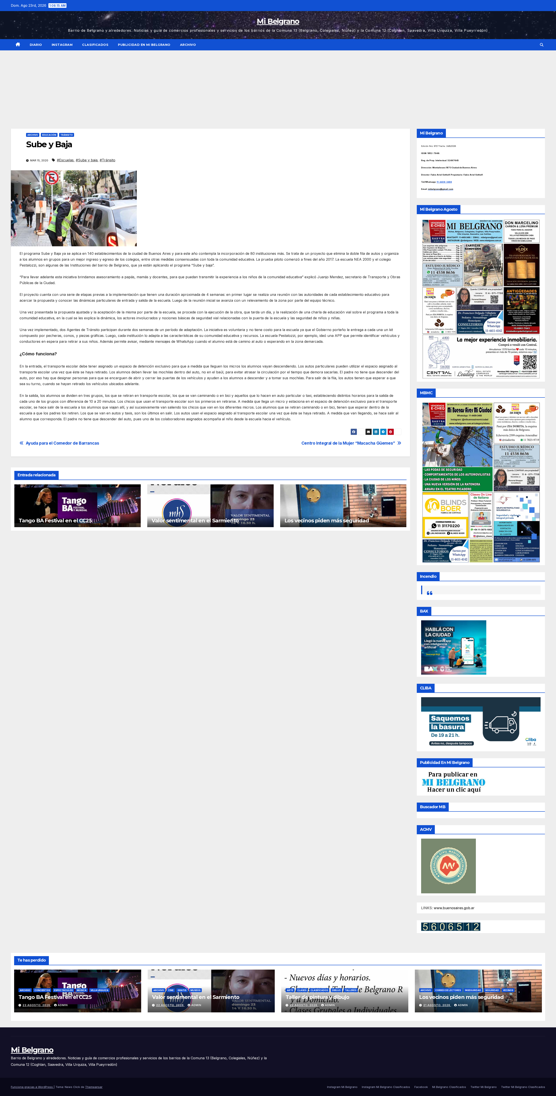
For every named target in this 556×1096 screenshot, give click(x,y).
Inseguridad (473, 990)
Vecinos (508, 990)
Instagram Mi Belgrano (342, 1087)
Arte (290, 990)
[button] (541, 45)
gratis (182, 990)
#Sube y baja (87, 160)
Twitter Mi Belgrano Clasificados (523, 1087)
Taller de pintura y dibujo (317, 997)
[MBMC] (481, 482)
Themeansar (94, 1087)
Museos (195, 990)
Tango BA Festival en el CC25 (55, 520)
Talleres (350, 990)
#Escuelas (65, 160)
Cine (171, 990)
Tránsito (66, 135)
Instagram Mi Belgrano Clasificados (386, 1087)
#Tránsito (107, 160)
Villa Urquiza (99, 990)
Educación (49, 135)
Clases (301, 990)
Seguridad (492, 990)
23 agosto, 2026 (37, 1005)
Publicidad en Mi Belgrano (144, 45)
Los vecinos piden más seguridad (327, 520)
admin (63, 1005)
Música (81, 990)
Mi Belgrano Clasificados (449, 1087)
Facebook (421, 1087)
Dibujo (336, 990)
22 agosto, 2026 (170, 1005)
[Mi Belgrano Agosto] (481, 298)
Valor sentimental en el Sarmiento (195, 520)
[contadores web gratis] (450, 926)
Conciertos (42, 990)
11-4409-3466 (444, 182)
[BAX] (453, 647)
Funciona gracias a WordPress (32, 1087)
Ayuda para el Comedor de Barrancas (62, 443)
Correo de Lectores (448, 990)
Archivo (188, 45)
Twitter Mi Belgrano (483, 1087)
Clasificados (95, 45)
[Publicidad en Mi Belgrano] (453, 782)
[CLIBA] (481, 723)
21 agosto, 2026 (437, 1005)
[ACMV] (448, 865)
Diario (36, 45)
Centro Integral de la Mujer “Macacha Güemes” (348, 443)
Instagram (62, 45)
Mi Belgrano (278, 21)
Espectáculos (63, 990)
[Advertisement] (278, 83)
